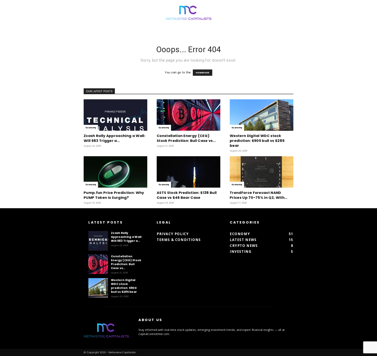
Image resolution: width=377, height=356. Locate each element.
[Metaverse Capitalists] (188, 13)
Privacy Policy (173, 234)
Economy (91, 127)
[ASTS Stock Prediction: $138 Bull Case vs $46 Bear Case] (188, 172)
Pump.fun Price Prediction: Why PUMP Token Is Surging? (114, 195)
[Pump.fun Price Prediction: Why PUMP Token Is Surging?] (115, 172)
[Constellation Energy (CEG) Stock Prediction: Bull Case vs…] (188, 115)
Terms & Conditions (179, 239)
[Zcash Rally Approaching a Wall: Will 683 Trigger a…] (115, 115)
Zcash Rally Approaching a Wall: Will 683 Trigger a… (114, 138)
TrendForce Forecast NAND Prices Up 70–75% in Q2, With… (258, 195)
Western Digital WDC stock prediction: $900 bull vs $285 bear (257, 140)
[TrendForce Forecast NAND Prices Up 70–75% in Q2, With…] (261, 172)
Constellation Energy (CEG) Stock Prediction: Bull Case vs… (186, 138)
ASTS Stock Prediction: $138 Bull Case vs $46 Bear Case (187, 195)
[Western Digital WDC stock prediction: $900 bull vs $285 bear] (261, 115)
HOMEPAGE (202, 72)
